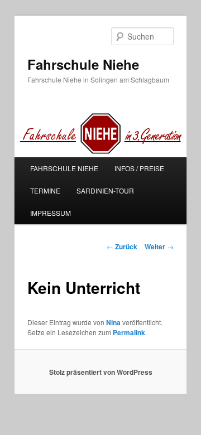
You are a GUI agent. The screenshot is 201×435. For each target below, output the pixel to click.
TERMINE (45, 190)
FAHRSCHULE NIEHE (64, 168)
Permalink (129, 332)
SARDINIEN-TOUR (105, 190)
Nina (113, 322)
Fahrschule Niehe (83, 64)
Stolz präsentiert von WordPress (100, 372)
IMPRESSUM (50, 213)
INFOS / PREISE (139, 168)
